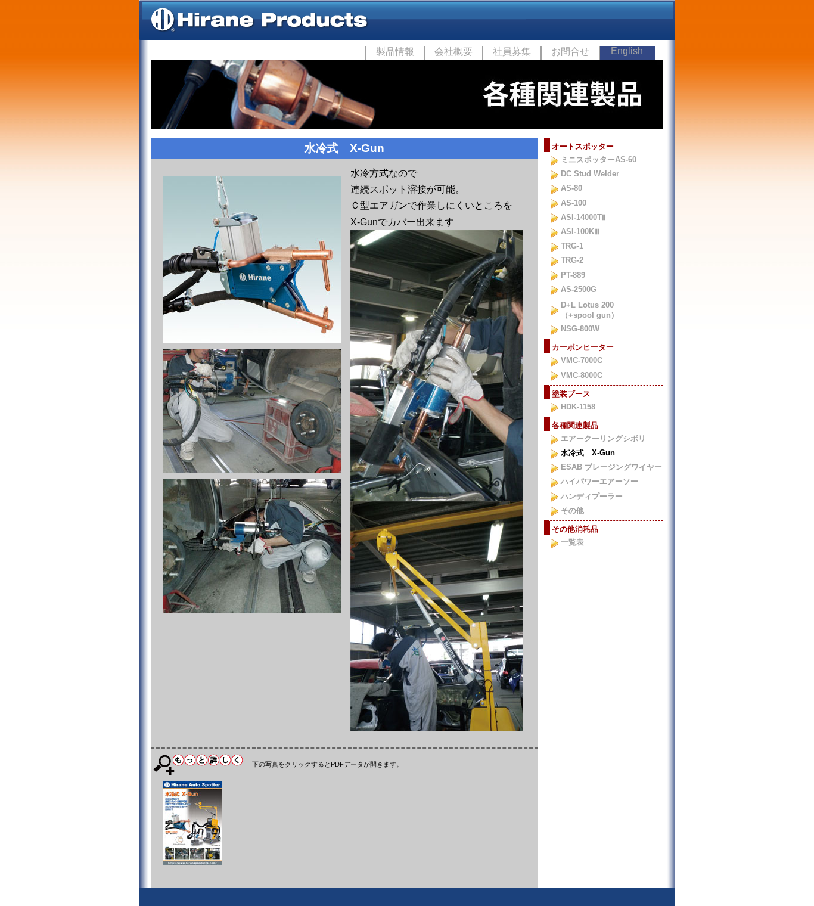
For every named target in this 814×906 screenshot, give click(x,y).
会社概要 (453, 51)
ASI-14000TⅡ (583, 217)
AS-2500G (578, 289)
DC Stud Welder (590, 173)
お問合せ (570, 51)
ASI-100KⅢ (580, 231)
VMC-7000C (581, 360)
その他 (572, 510)
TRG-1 (572, 245)
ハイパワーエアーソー (599, 481)
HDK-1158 (578, 406)
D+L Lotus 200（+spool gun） (590, 309)
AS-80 (571, 188)
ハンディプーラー (592, 496)
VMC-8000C (581, 375)
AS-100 (573, 202)
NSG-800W (580, 328)
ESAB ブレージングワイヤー (611, 467)
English (627, 51)
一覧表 (572, 542)
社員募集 (512, 51)
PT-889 (573, 275)
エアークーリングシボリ (603, 438)
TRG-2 (572, 260)
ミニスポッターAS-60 (598, 159)
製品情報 (395, 51)
